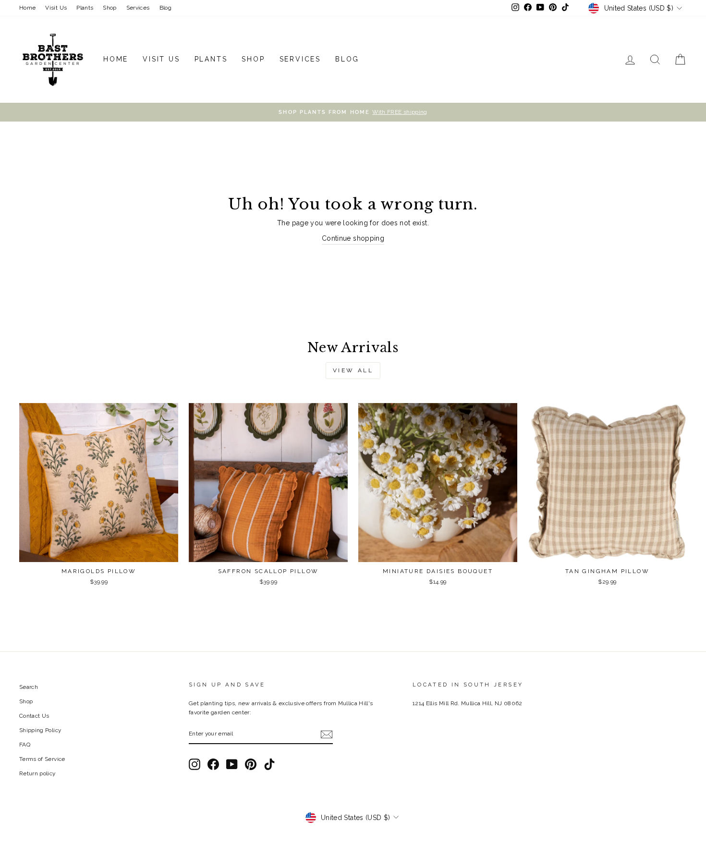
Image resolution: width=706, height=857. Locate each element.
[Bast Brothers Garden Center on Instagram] (194, 764)
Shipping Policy (40, 730)
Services (138, 7)
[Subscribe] (326, 734)
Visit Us (56, 7)
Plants (84, 7)
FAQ (24, 744)
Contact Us (34, 715)
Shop (109, 7)
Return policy (37, 773)
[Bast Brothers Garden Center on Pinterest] (250, 764)
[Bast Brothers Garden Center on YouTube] (232, 764)
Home (27, 7)
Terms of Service (42, 759)
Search (28, 687)
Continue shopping (353, 238)
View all (353, 370)
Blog (165, 7)
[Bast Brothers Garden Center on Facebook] (213, 764)
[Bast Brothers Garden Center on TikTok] (269, 764)
